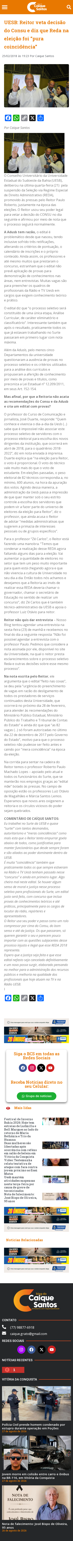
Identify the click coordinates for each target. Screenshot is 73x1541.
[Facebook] (23, 1068)
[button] (4, 7)
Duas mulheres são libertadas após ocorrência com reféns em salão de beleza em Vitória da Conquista (20, 1150)
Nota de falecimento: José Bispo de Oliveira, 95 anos (20, 1197)
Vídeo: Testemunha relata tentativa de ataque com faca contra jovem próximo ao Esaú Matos (20, 1167)
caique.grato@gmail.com (28, 1334)
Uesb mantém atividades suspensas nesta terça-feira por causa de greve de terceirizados (19, 1184)
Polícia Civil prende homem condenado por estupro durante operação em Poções (33, 1426)
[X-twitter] (41, 1068)
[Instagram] (32, 1068)
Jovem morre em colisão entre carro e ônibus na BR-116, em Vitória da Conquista (35, 1476)
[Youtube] (50, 1068)
